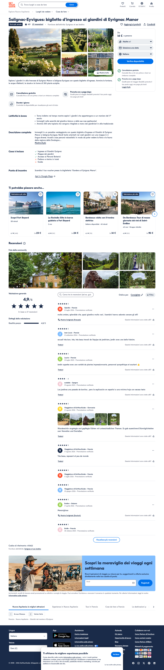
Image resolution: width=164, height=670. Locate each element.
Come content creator (143, 638)
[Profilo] (151, 3)
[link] (26, 214)
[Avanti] (154, 214)
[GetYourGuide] (12, 5)
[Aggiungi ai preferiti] (40, 194)
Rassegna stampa (121, 646)
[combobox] (42, 4)
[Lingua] (142, 3)
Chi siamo (118, 634)
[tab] (29, 607)
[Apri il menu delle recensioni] (153, 309)
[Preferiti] (123, 3)
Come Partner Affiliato (143, 642)
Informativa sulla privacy (18, 596)
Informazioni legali (81, 638)
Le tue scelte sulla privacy (84, 646)
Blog (116, 642)
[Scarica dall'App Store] (62, 645)
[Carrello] (132, 3)
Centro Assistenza (81, 634)
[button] (33, 24)
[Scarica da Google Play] (62, 636)
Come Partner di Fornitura (144, 634)
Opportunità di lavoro (123, 638)
